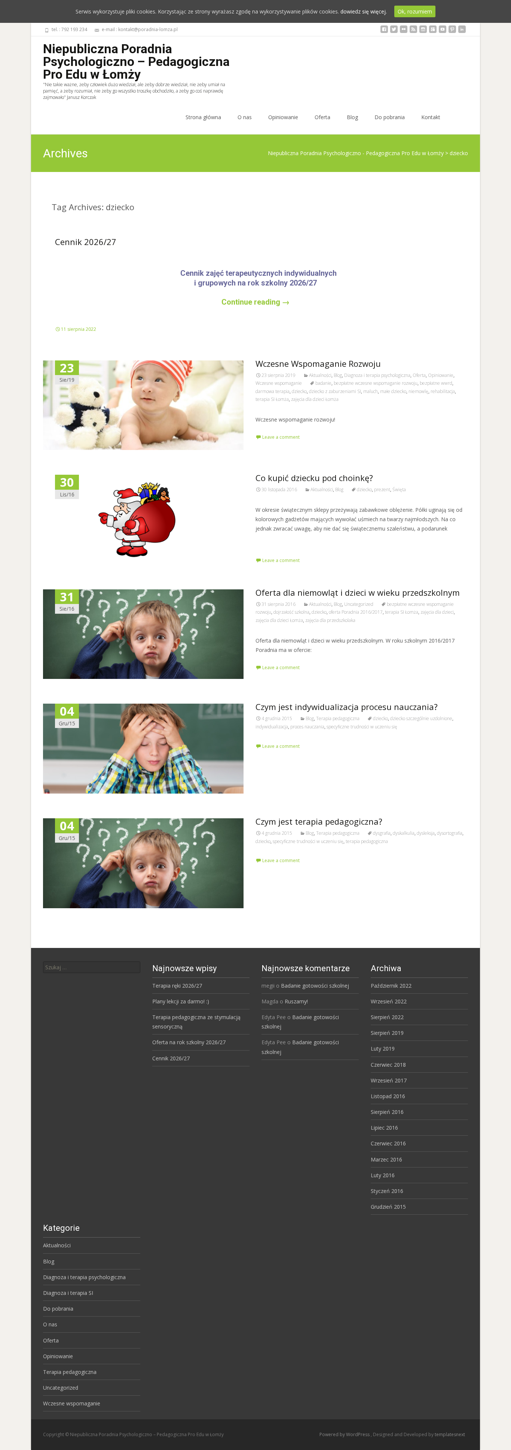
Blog (352, 117)
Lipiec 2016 (384, 1127)
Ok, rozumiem (415, 11)
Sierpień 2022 (387, 1017)
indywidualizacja (272, 727)
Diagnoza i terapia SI (68, 1292)
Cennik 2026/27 (85, 241)
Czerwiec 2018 (388, 1064)
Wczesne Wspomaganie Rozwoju (318, 363)
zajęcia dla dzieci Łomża (315, 399)
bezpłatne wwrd (436, 383)
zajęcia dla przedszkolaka (330, 620)
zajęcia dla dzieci (437, 612)
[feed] (413, 32)
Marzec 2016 (386, 1159)
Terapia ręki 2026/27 (177, 985)
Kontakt (430, 117)
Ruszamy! (296, 1001)
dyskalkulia (403, 833)
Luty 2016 (383, 1175)
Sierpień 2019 (387, 1032)
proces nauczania (307, 727)
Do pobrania (389, 117)
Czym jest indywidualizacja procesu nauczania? (347, 706)
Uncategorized (358, 604)
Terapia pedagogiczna (337, 718)
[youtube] (442, 32)
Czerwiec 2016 (388, 1143)
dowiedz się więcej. (363, 11)
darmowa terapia (273, 391)
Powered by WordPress (345, 1434)
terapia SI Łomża (272, 399)
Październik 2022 (391, 985)
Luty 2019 (383, 1048)
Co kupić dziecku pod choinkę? (314, 477)
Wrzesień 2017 (389, 1080)
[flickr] (403, 32)
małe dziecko (393, 391)
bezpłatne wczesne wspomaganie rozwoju (375, 383)
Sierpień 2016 (387, 1111)
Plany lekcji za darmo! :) (180, 1001)
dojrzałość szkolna (291, 612)
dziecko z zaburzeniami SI (335, 391)
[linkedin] (462, 32)
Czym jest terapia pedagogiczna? (319, 821)
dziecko (299, 391)
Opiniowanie (283, 117)
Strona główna (203, 117)
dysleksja (426, 833)
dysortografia (449, 833)
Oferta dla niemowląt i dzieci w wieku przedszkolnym (358, 592)
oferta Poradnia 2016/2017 (356, 612)
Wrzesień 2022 (389, 1001)
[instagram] (423, 32)
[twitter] (394, 32)
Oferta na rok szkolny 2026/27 (189, 1042)
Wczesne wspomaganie (279, 383)
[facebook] (384, 32)
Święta (399, 489)
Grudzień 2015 (388, 1206)
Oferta (322, 117)
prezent (382, 489)
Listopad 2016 (388, 1096)
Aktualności (320, 375)
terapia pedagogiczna (367, 841)
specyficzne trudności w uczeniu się (362, 727)
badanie (323, 383)
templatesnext (450, 1434)
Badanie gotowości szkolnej (315, 985)
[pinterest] (452, 32)
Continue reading (255, 301)
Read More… (272, 542)
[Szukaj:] (91, 967)
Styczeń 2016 (387, 1190)
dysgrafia (382, 833)
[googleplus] (433, 32)
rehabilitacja (443, 391)
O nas (245, 117)
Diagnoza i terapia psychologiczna (377, 375)
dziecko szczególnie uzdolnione (421, 718)
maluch (370, 391)
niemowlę (418, 391)
